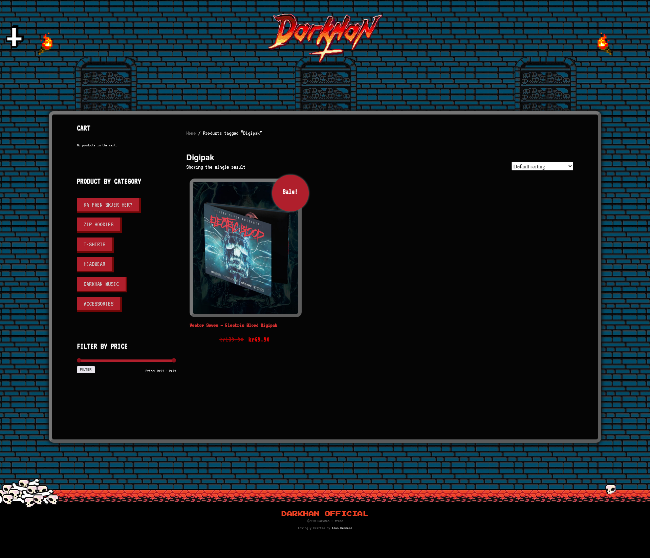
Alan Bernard (342, 528)
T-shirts (94, 244)
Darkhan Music (101, 284)
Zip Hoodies (98, 224)
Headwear (94, 264)
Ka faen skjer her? (108, 204)
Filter (86, 369)
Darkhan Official (325, 514)
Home (191, 133)
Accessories (98, 303)
